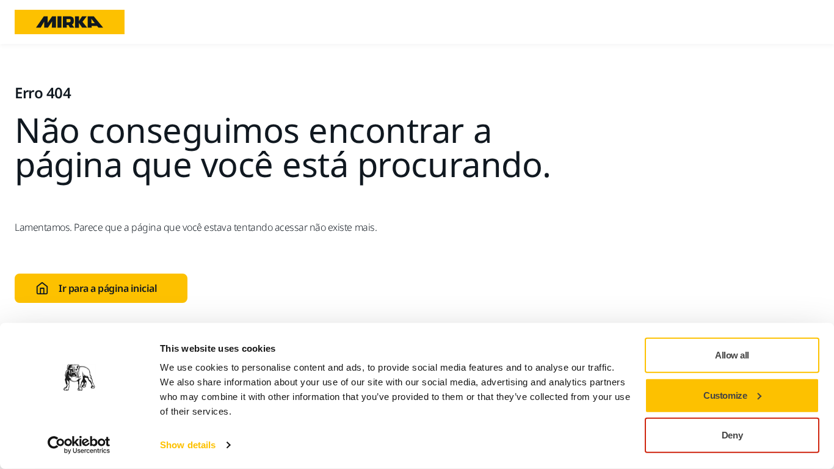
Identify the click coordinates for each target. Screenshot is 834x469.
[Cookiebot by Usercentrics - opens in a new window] (79, 445)
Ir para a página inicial (108, 288)
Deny (732, 435)
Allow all (732, 355)
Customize (725, 395)
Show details (188, 445)
